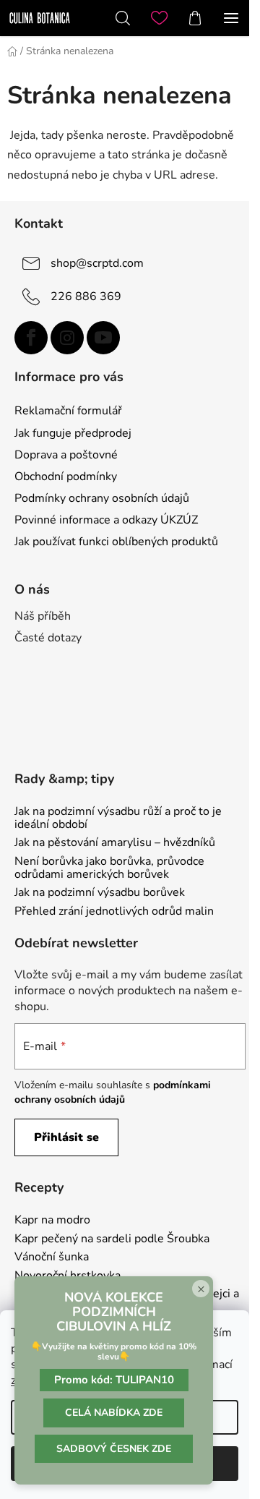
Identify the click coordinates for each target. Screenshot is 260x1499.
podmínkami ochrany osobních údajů (112, 1092)
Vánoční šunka (51, 1257)
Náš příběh (42, 616)
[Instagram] (67, 337)
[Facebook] (31, 337)
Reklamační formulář (68, 411)
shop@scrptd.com (97, 262)
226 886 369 (86, 296)
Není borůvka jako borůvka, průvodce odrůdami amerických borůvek (109, 868)
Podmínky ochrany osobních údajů (101, 498)
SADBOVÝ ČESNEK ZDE (113, 1449)
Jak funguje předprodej (72, 433)
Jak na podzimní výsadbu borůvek (99, 893)
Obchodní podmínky (65, 476)
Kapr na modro (52, 1220)
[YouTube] (103, 337)
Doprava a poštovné (66, 455)
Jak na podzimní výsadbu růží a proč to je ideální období (118, 818)
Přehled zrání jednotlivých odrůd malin (114, 911)
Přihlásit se (66, 1137)
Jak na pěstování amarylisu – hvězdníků (114, 843)
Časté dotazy (48, 638)
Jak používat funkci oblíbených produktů (116, 542)
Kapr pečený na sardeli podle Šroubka (111, 1239)
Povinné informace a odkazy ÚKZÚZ (106, 520)
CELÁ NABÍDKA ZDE (113, 1412)
